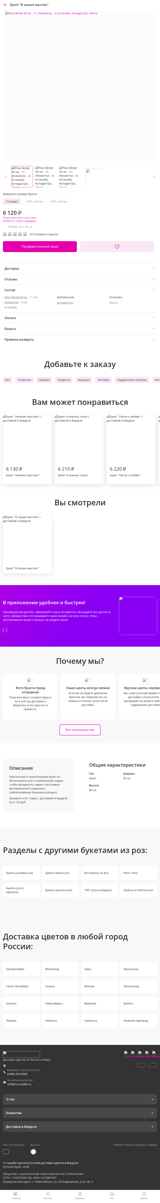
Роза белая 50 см (15, 297)
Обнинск (51, 1020)
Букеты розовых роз (19, 873)
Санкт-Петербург (17, 986)
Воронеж (90, 1003)
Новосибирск (54, 1003)
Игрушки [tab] (84, 380)
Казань (50, 986)
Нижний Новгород (136, 1020)
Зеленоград (131, 986)
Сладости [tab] (64, 380)
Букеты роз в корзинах (14, 890)
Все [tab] (7, 380)
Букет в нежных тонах (72, 471)
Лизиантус (11, 302)
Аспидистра (65, 302)
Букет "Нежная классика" (23, 471)
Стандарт (12, 201)
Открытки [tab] (24, 380)
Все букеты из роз (96, 873)
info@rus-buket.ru (19, 1084)
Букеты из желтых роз (138, 890)
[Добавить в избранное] (117, 246)
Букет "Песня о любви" (125, 471)
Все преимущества (80, 730)
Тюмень (11, 1020)
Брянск (128, 1003)
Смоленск (90, 1020)
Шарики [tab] (44, 380)
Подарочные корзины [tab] (132, 380)
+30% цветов (34, 201)
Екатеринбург (15, 969)
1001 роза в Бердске (98, 890)
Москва (89, 986)
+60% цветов (58, 201)
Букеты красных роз (58, 890)
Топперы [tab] (103, 380)
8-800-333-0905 (17, 1074)
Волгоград (52, 969)
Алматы (11, 1003)
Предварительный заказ (40, 246)
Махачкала (131, 969)
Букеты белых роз (57, 873)
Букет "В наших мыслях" (22, 568)
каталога (31, 220)
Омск (87, 969)
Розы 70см (130, 873)
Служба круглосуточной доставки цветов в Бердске (42, 1163)
